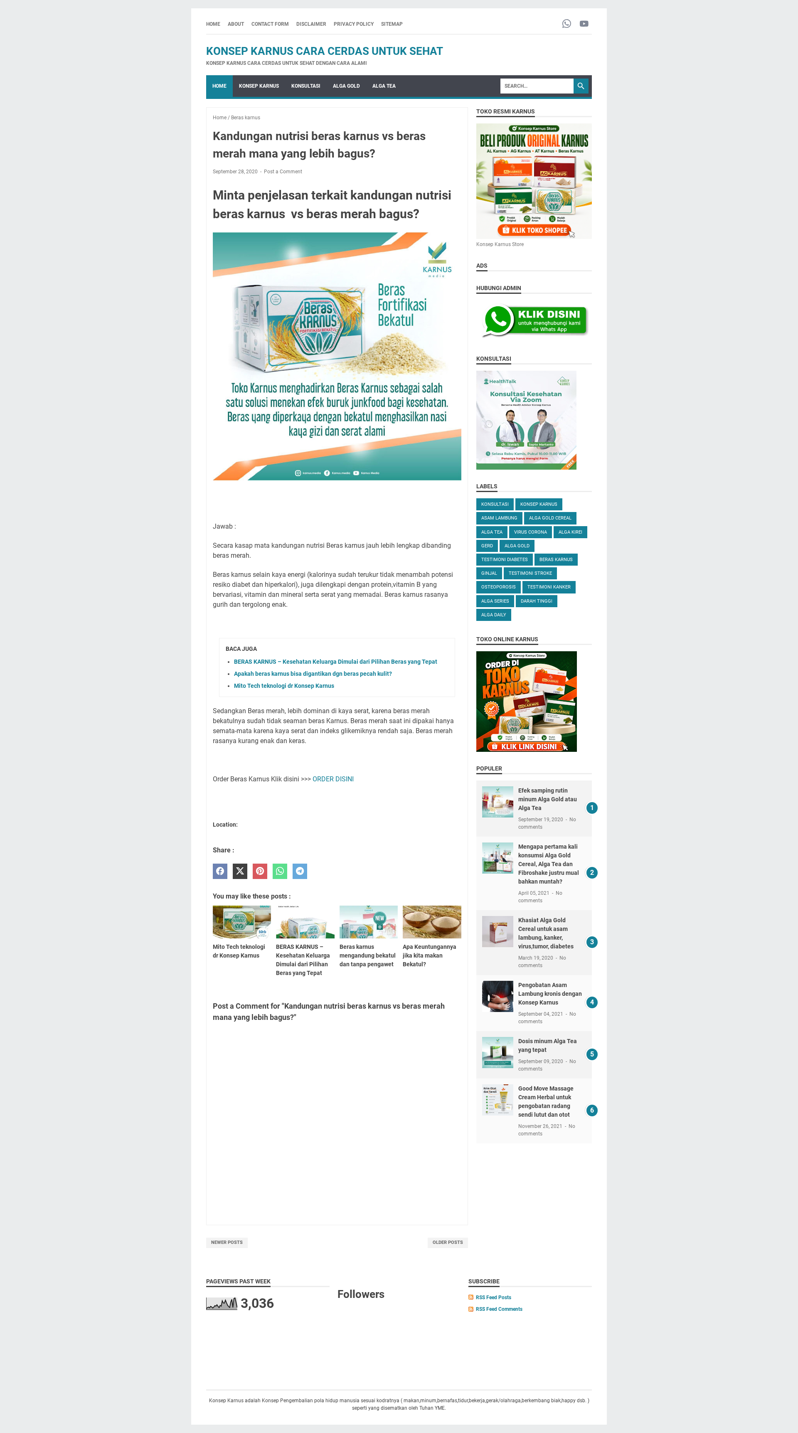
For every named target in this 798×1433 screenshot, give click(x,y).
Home (213, 24)
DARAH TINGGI (536, 601)
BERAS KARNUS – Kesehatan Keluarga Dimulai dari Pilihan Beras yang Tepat (335, 661)
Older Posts (448, 1242)
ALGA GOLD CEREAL (550, 518)
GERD (487, 546)
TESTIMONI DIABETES (504, 559)
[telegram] (300, 871)
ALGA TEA (384, 86)
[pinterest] (260, 871)
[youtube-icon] (584, 24)
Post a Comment (283, 172)
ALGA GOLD (346, 86)
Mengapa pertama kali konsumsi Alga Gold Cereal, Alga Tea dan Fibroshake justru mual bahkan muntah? (548, 864)
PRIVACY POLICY (354, 24)
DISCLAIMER (311, 24)
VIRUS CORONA (530, 532)
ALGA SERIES (495, 601)
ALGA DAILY (493, 615)
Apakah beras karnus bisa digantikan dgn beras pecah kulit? (313, 673)
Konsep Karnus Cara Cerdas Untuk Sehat (324, 51)
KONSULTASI (305, 86)
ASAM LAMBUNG (499, 518)
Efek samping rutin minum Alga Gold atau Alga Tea (547, 799)
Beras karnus (556, 559)
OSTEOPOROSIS (498, 587)
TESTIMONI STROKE (530, 573)
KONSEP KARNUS (259, 86)
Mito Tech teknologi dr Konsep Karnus (284, 685)
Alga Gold (517, 546)
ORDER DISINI (332, 779)
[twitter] (240, 871)
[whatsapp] (280, 871)
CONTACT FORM (270, 24)
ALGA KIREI (570, 532)
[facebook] (220, 871)
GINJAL (489, 573)
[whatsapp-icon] (566, 24)
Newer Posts (227, 1242)
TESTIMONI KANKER (549, 587)
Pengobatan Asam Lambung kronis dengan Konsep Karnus (550, 994)
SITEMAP (392, 24)
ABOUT (236, 24)
